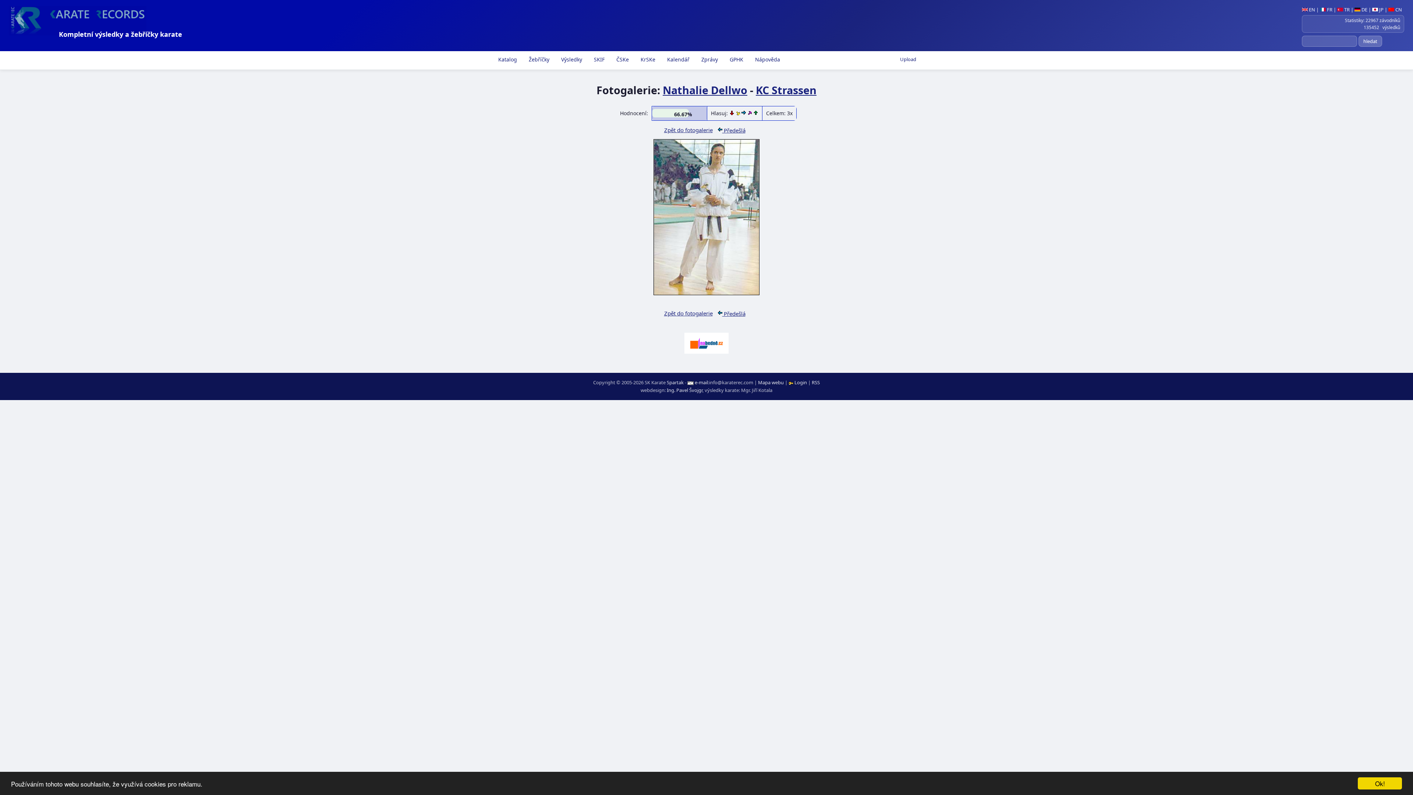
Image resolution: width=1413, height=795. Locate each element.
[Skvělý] (750, 113)
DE (1363, 9)
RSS (816, 382)
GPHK (735, 59)
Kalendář (678, 59)
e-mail (701, 382)
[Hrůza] (732, 113)
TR (1346, 9)
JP (1381, 9)
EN (1311, 9)
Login (800, 382)
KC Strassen (786, 90)
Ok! (1380, 783)
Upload (908, 59)
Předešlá (734, 130)
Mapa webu (771, 382)
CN (1398, 9)
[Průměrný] (738, 113)
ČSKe (622, 59)
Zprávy (709, 59)
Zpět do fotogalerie (688, 130)
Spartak (675, 382)
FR (1329, 9)
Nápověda (767, 59)
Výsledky (571, 59)
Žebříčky (538, 59)
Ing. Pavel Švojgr (684, 390)
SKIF (598, 59)
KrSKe (647, 59)
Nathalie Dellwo (705, 90)
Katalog (507, 59)
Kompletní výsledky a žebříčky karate (120, 34)
